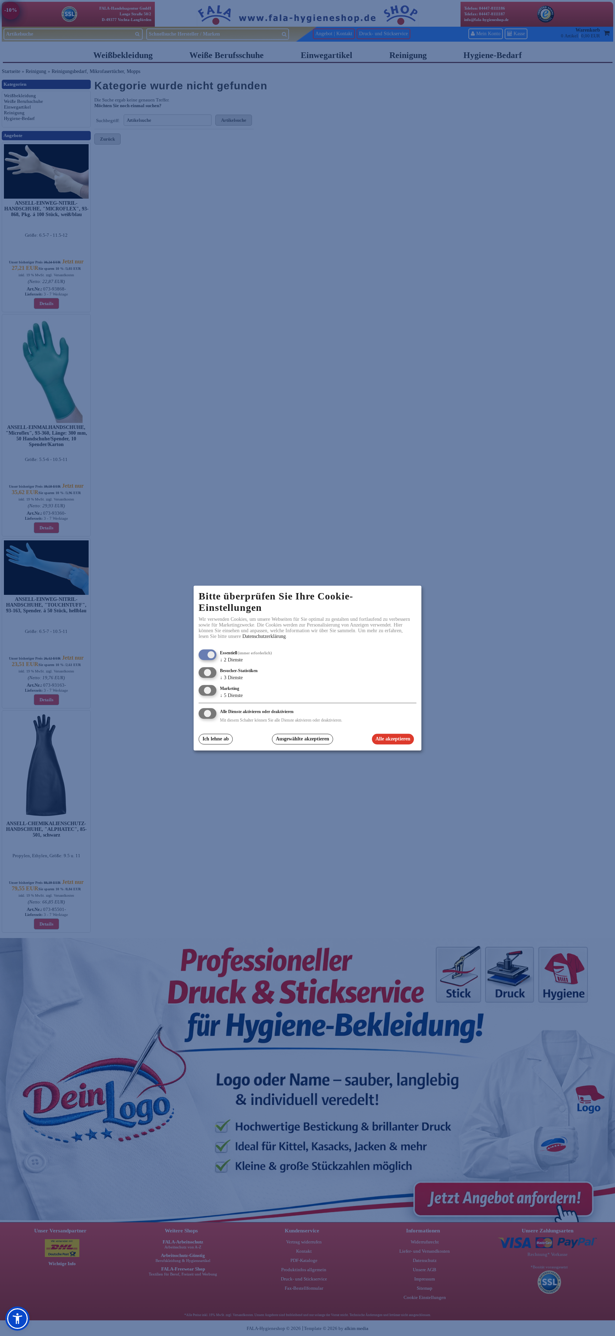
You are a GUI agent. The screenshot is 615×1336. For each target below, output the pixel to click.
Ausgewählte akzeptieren (302, 739)
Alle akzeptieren (392, 739)
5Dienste (231, 695)
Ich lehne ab (216, 739)
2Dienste (231, 660)
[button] (17, 1318)
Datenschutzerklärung (264, 636)
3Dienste (231, 677)
